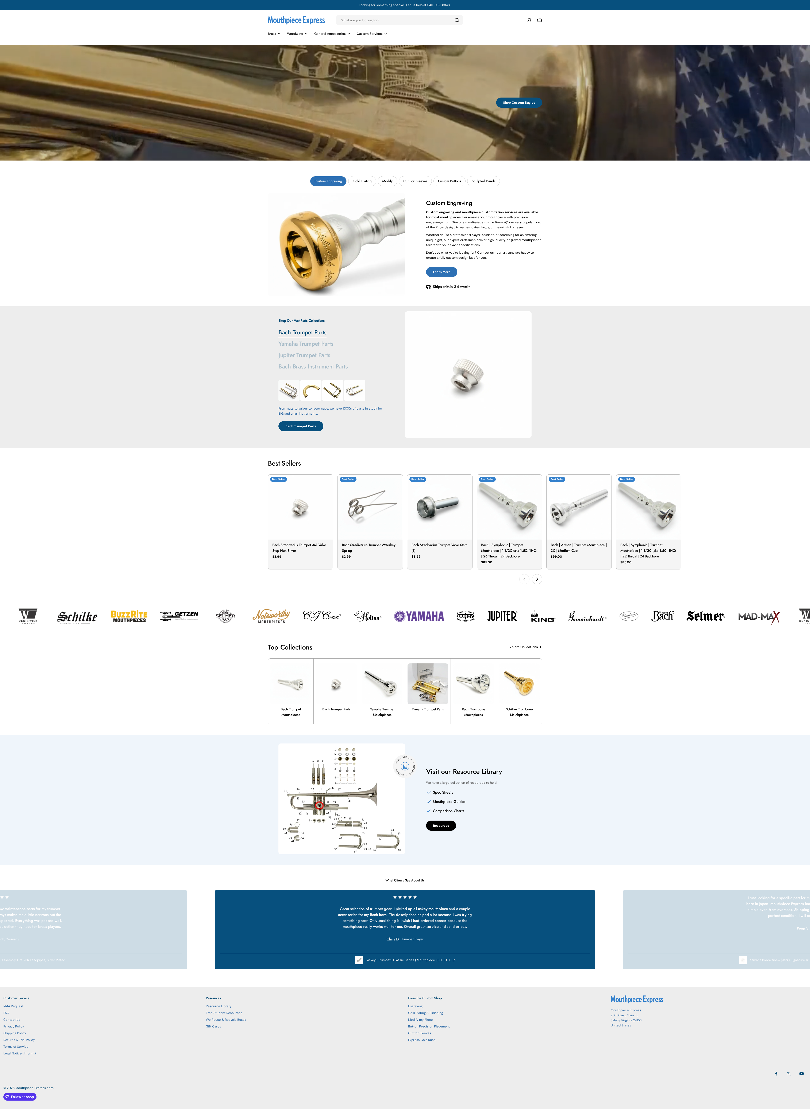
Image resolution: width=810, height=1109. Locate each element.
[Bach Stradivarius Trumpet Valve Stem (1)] (439, 507)
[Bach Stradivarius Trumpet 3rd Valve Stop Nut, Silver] (300, 507)
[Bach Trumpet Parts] (468, 374)
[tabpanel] (405, 244)
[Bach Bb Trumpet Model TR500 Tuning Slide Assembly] (332, 390)
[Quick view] (327, 484)
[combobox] (399, 20)
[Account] (529, 20)
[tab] (328, 181)
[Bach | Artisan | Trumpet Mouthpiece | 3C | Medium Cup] (579, 507)
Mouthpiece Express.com (34, 1088)
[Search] (456, 20)
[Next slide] (537, 579)
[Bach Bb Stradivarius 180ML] (289, 390)
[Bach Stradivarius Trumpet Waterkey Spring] (370, 507)
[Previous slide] (524, 579)
